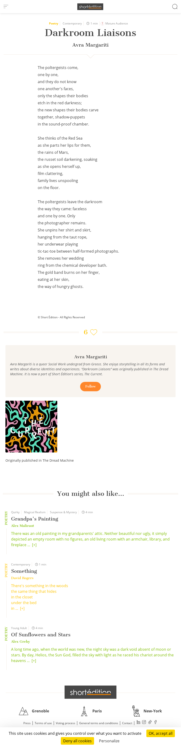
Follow (90, 386)
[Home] (90, 7)
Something (24, 571)
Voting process (65, 723)
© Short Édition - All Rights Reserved (61, 317)
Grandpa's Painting (34, 519)
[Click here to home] (90, 692)
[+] (34, 544)
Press (27, 723)
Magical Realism (34, 512)
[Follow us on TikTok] (150, 723)
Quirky (15, 512)
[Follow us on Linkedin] (138, 723)
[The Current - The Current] (31, 426)
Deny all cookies (77, 740)
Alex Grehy (20, 641)
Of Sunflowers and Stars (40, 635)
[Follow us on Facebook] (155, 723)
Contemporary (72, 23)
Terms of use (43, 723)
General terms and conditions (98, 723)
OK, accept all (161, 733)
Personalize (109, 740)
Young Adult (19, 628)
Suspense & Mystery (63, 512)
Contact (127, 723)
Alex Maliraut (22, 526)
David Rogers (22, 578)
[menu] (6, 6)
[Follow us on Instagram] (144, 723)
